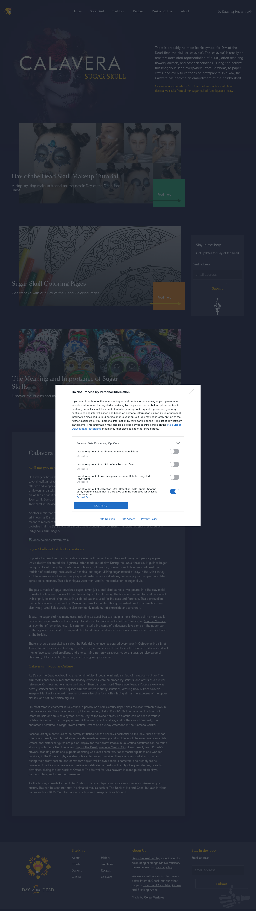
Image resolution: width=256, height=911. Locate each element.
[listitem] (128, 443)
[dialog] (128, 455)
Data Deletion (107, 518)
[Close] (192, 392)
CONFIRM (101, 505)
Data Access (128, 518)
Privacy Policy (149, 518)
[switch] (174, 451)
